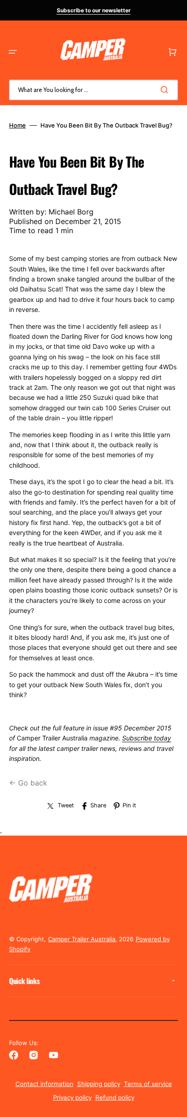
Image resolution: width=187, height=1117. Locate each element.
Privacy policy (72, 1097)
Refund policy (114, 1097)
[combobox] (93, 90)
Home (17, 125)
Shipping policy (98, 1083)
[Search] (166, 90)
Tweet (66, 805)
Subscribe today (146, 738)
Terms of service (148, 1083)
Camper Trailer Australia (81, 939)
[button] (13, 52)
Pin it (129, 805)
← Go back (28, 782)
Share (98, 805)
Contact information (44, 1083)
